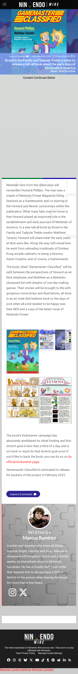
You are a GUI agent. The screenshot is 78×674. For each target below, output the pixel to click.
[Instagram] (14, 659)
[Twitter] (31, 659)
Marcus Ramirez (62, 56)
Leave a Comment (17, 56)
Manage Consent (43, 669)
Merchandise (67, 71)
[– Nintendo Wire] (39, 638)
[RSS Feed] (69, 659)
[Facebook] (8, 659)
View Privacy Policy (25, 653)
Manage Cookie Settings (50, 653)
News (54, 71)
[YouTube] (37, 659)
